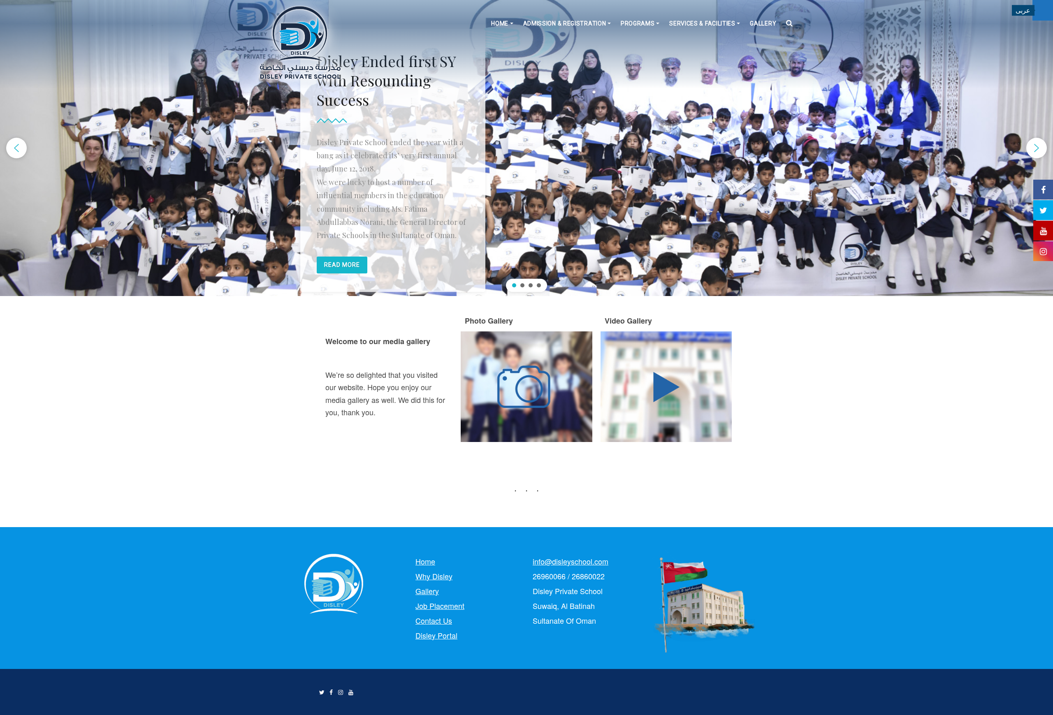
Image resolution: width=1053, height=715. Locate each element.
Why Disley (433, 576)
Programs (638, 23)
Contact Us (433, 620)
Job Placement (439, 605)
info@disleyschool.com (570, 561)
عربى (1023, 10)
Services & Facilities (702, 23)
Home (499, 23)
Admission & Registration (564, 23)
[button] (16, 148)
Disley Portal (436, 635)
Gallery (763, 23)
